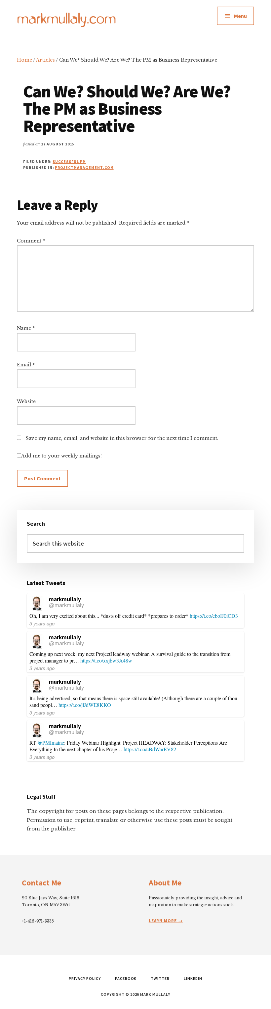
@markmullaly (66, 605)
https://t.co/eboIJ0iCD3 (214, 615)
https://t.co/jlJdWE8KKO (84, 704)
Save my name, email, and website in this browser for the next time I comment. (122, 438)
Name (26, 328)
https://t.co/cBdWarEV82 (150, 749)
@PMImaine (50, 742)
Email (26, 365)
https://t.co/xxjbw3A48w (106, 660)
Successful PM (69, 161)
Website (26, 401)
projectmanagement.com (84, 167)
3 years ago (42, 623)
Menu (240, 16)
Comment (31, 241)
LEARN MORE (163, 921)
